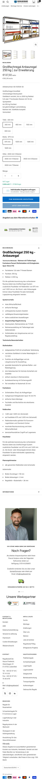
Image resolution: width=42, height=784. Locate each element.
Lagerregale (27, 666)
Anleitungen (5, 6)
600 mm (8, 131)
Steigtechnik (27, 674)
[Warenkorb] (38, 2)
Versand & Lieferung (10, 634)
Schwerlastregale (29, 662)
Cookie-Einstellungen (10, 642)
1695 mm (8, 148)
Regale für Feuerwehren (7, 706)
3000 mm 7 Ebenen (12, 165)
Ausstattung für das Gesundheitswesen (9, 739)
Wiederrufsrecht (8, 646)
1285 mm (30, 142)
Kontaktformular (15, 571)
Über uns (26, 632)
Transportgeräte (29, 681)
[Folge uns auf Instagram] (9, 693)
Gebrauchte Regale (30, 689)
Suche (25, 620)
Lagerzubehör (28, 670)
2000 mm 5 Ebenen (12, 159)
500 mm (29, 125)
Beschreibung (8, 248)
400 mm (18, 125)
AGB (4, 626)
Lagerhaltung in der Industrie (9, 719)
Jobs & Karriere (28, 640)
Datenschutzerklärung (10, 630)
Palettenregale (28, 658)
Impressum (6, 638)
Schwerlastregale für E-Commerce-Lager (10, 712)
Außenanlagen (28, 685)
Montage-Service (16, 6)
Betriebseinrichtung (30, 678)
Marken (25, 636)
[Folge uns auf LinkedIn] (14, 693)
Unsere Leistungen (29, 6)
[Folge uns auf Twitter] (5, 693)
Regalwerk (7, 62)
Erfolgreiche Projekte (30, 648)
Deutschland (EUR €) (10, 767)
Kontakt (5, 622)
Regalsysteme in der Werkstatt (10, 725)
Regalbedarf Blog (29, 644)
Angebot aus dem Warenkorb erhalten (19, 218)
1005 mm (18, 142)
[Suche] (8, 2)
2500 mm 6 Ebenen (30, 159)
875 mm (7, 142)
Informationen (8, 492)
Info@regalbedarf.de (23, 574)
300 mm (8, 125)
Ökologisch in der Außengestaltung (9, 732)
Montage (26, 624)
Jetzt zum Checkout (21, 205)
